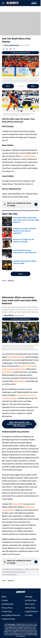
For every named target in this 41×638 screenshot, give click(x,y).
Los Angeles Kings (27, 156)
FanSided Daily (7, 604)
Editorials (11, 280)
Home (4, 280)
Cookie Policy (7, 611)
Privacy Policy (7, 608)
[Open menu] (3, 3)
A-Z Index (28, 615)
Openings (28, 597)
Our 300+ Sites (30, 600)
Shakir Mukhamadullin (16, 357)
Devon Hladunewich (11, 45)
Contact (5, 600)
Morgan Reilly (17, 504)
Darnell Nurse (7, 372)
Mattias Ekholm (20, 381)
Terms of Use (30, 608)
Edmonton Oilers (25, 366)
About (4, 597)
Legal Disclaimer (31, 611)
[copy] (14, 49)
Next (33, 86)
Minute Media (11, 624)
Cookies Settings (8, 619)
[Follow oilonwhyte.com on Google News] (35, 204)
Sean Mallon (8, 315)
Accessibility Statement (11, 615)
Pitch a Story (30, 604)
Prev (8, 86)
